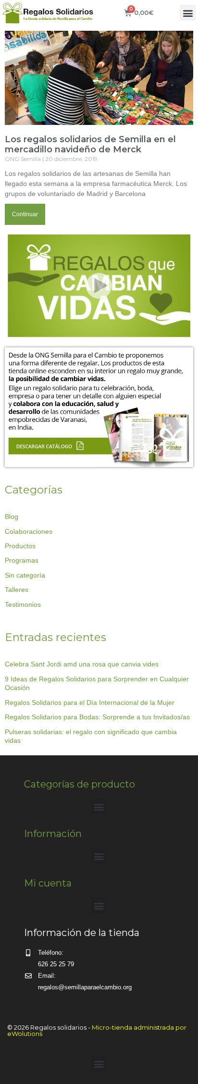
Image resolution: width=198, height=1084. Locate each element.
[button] (188, 13)
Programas (21, 560)
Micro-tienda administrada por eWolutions (96, 1030)
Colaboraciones (28, 531)
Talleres (16, 589)
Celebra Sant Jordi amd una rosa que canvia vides (82, 664)
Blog (11, 516)
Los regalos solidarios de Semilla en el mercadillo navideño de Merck (90, 144)
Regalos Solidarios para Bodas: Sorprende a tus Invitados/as (97, 717)
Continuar (25, 214)
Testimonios (23, 604)
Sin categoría (25, 575)
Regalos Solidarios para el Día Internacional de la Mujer (89, 702)
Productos (20, 546)
